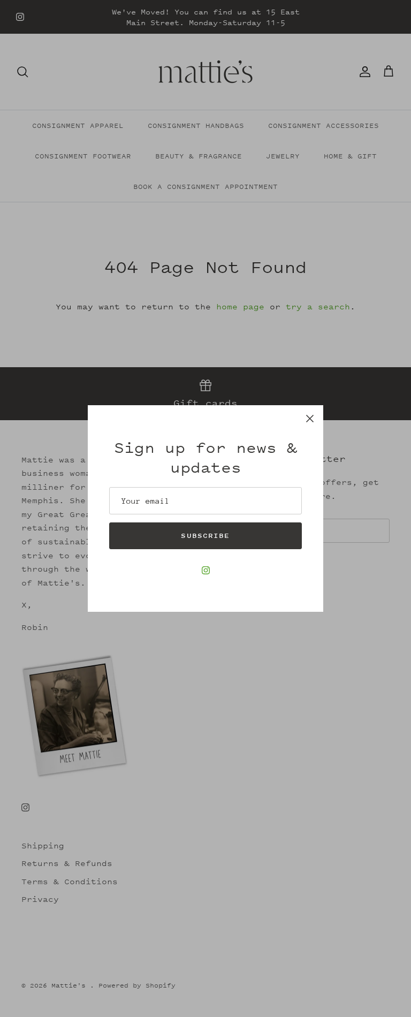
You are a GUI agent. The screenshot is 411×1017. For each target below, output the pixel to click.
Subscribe (205, 535)
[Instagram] (206, 570)
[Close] (310, 418)
